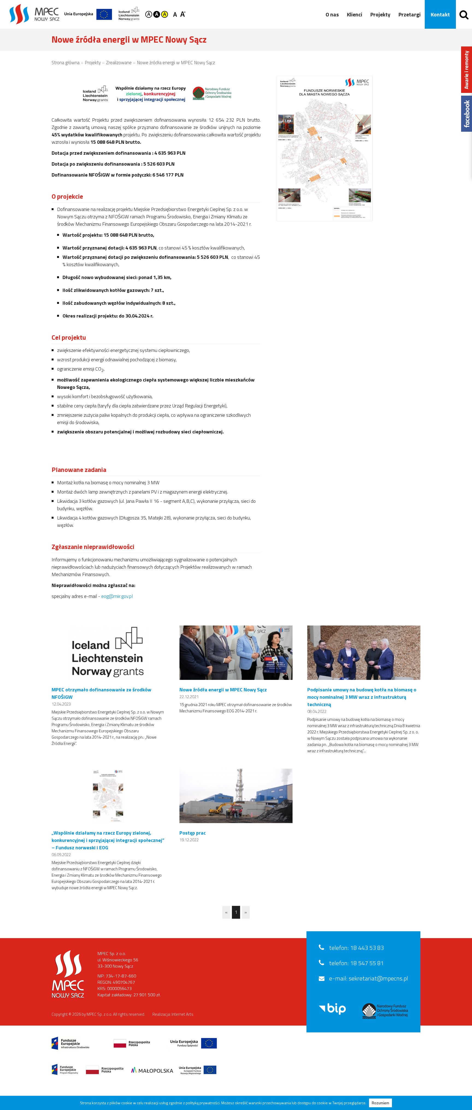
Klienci (354, 14)
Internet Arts (182, 1014)
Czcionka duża (183, 14)
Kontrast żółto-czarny (164, 14)
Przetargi (410, 14)
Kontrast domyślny (148, 14)
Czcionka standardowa (176, 14)
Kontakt (440, 14)
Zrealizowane (119, 62)
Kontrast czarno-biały (156, 14)
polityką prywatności (203, 1103)
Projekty (380, 14)
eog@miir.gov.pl (117, 596)
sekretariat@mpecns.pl (378, 978)
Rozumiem (380, 1103)
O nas (332, 14)
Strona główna (65, 62)
